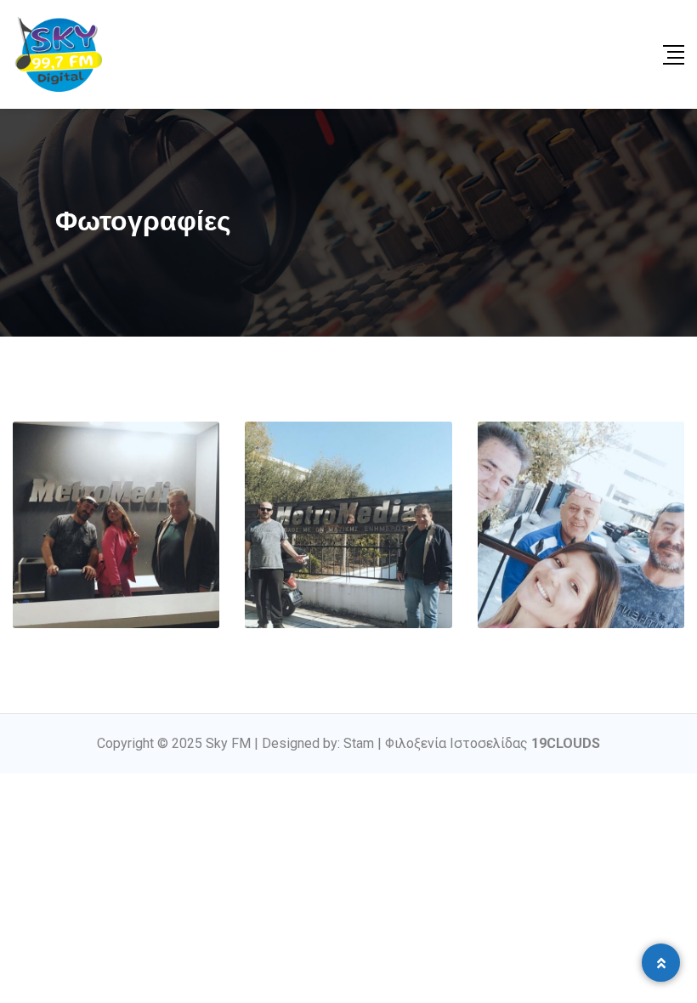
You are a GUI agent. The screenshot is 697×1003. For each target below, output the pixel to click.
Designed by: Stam (318, 743)
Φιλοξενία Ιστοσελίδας (492, 743)
